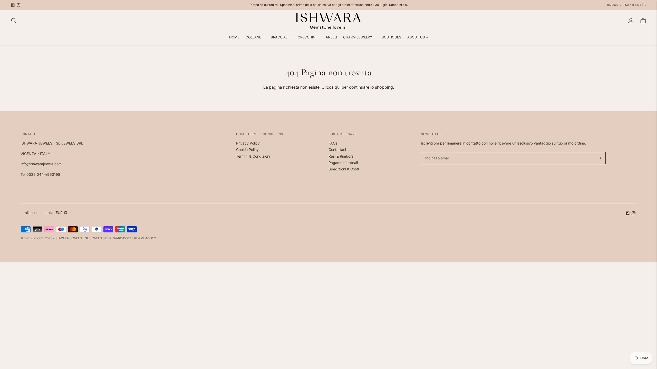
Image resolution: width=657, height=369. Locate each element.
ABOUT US (416, 37)
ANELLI (331, 37)
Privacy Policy (248, 143)
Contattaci (337, 149)
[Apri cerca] (13, 20)
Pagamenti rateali (343, 162)
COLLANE (253, 37)
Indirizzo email (436, 152)
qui (338, 87)
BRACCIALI (279, 37)
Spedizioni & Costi (343, 169)
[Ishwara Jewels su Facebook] (13, 5)
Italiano (612, 5)
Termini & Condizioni (253, 156)
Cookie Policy (247, 149)
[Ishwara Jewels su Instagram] (18, 5)
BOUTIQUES (391, 37)
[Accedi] (630, 20)
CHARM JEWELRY (357, 37)
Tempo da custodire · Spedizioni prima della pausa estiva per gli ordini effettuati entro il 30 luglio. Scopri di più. (328, 5)
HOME (234, 37)
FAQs (332, 143)
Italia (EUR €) (633, 5)
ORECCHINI (307, 37)
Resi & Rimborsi (341, 156)
